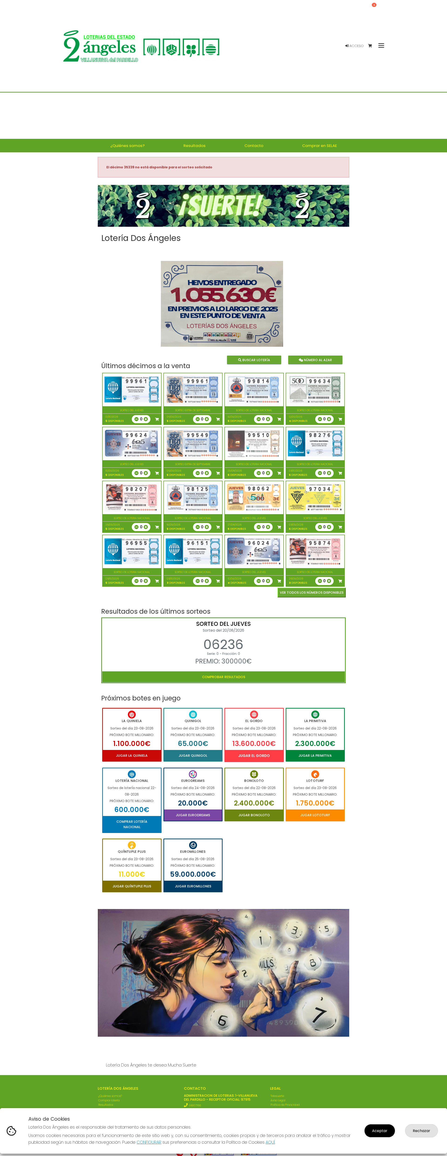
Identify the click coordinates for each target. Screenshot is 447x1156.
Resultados (105, 1105)
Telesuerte (277, 1096)
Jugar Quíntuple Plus (131, 886)
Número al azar (317, 360)
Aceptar (379, 1130)
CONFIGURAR (149, 1142)
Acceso (356, 45)
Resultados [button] (194, 145)
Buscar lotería (255, 360)
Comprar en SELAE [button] (319, 145)
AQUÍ (270, 1142)
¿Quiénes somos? (110, 1096)
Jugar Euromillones (193, 886)
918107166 (195, 1105)
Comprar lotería (109, 1100)
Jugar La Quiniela (132, 755)
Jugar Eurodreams (193, 815)
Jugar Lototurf (315, 815)
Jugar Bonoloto (254, 815)
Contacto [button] (253, 145)
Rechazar (421, 1130)
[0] (372, 46)
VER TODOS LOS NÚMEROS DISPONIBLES (311, 592)
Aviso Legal (278, 1100)
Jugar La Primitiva (315, 755)
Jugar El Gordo (254, 755)
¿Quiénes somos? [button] (127, 145)
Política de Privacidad (285, 1105)
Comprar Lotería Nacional (131, 824)
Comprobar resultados (223, 677)
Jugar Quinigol (193, 755)
